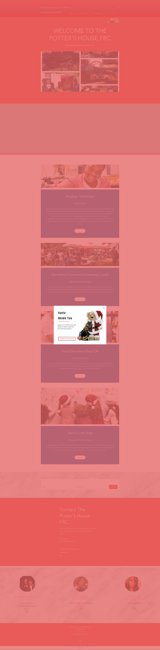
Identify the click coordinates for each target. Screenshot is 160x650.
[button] (104, 308)
